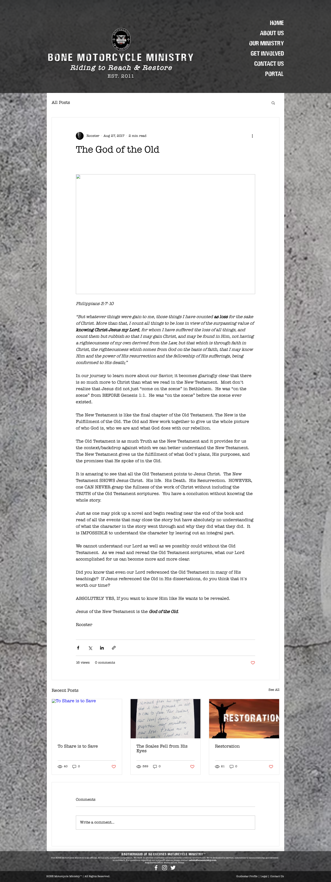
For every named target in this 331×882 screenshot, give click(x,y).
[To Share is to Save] (87, 718)
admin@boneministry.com (202, 860)
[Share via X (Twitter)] (90, 647)
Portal (274, 74)
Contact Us (277, 876)
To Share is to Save (78, 746)
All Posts (61, 103)
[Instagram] (164, 867)
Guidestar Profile (247, 876)
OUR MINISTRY (266, 43)
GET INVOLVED (267, 54)
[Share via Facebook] (78, 647)
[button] (273, 103)
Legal (264, 876)
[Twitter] (173, 867)
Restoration (227, 746)
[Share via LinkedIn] (102, 647)
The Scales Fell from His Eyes (162, 749)
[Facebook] (156, 867)
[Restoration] (244, 718)
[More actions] (252, 136)
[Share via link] (113, 647)
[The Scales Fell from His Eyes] (166, 718)
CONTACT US (269, 64)
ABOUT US (272, 33)
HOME (277, 23)
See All (273, 690)
